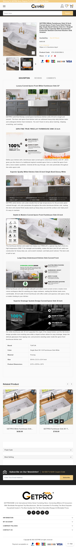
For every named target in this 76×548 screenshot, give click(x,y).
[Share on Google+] (52, 56)
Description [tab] (24, 78)
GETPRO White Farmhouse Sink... (20, 429)
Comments (51, 78)
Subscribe (66, 477)
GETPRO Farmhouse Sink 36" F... (56, 429)
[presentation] (3, 64)
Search (67, 13)
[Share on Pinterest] (55, 56)
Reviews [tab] (38, 78)
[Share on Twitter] (49, 56)
